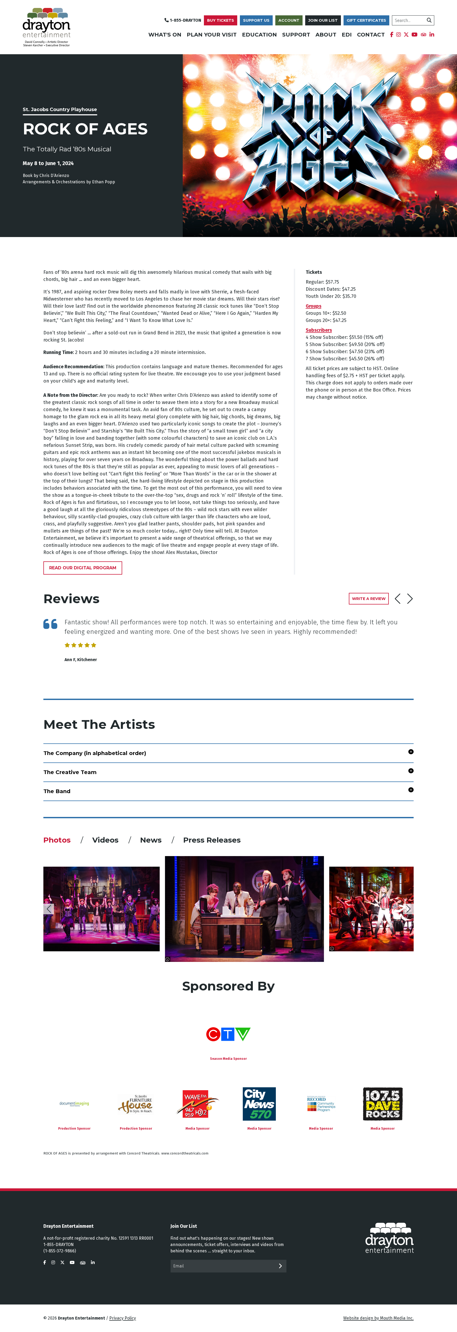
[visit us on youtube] (72, 1262)
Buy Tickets (220, 20)
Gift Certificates (366, 20)
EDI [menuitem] (347, 34)
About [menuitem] (326, 34)
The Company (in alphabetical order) (94, 753)
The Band (56, 791)
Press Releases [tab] (212, 839)
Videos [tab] (106, 839)
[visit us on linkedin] (93, 1262)
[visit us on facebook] (44, 1262)
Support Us (256, 20)
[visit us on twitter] (62, 1262)
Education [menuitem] (259, 34)
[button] (410, 598)
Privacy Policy (122, 1318)
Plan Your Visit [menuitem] (212, 34)
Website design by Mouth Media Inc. (378, 1318)
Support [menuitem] (296, 34)
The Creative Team (70, 772)
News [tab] (152, 839)
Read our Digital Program (82, 567)
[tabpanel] (228, 909)
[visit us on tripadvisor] (83, 1262)
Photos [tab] (58, 839)
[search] (429, 20)
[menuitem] (392, 35)
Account (288, 20)
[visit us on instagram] (53, 1262)
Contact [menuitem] (371, 34)
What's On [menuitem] (164, 34)
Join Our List (323, 20)
